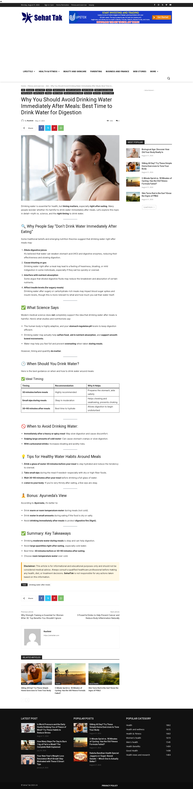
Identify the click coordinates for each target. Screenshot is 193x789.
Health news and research (103, 90)
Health (49, 90)
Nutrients (88, 93)
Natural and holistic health (73, 93)
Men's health (57, 93)
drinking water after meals (39, 585)
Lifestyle (48, 93)
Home (23, 86)
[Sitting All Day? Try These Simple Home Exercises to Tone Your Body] (36, 674)
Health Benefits (88, 90)
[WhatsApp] (61, 128)
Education (30, 90)
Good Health (40, 90)
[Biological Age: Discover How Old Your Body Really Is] (133, 153)
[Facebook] (154, 5)
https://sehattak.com (51, 635)
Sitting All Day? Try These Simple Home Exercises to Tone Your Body (157, 166)
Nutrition (97, 93)
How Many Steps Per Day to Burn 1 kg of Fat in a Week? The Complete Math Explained (52, 744)
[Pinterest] (54, 128)
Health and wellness (73, 90)
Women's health (107, 93)
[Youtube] (170, 5)
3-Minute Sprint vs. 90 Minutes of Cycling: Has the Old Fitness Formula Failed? (70, 690)
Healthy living (38, 93)
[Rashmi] (23, 120)
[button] (168, 78)
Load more (148, 207)
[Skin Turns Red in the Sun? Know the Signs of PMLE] (103, 674)
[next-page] (27, 700)
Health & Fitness (59, 90)
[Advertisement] (96, 47)
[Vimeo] (166, 5)
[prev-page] (23, 700)
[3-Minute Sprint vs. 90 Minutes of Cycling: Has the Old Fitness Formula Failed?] (70, 674)
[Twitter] (162, 5)
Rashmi (30, 121)
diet (47, 86)
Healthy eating (27, 93)
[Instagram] (158, 5)
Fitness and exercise (36, 86)
